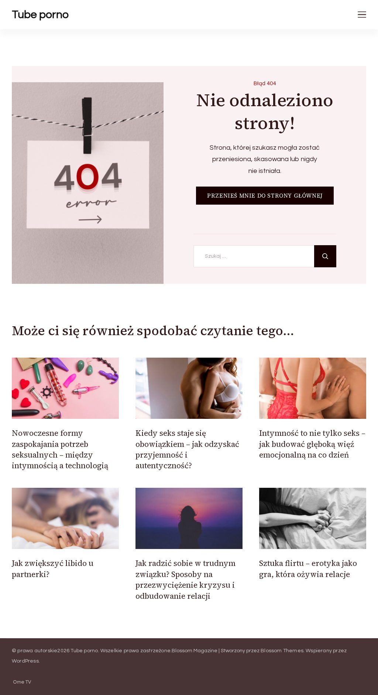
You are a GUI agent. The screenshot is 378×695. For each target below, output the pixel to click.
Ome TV (22, 682)
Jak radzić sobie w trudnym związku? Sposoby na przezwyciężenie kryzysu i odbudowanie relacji (185, 579)
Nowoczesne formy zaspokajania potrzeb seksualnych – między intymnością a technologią (60, 449)
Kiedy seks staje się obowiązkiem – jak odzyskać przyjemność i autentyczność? (187, 449)
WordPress (25, 661)
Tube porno (40, 14)
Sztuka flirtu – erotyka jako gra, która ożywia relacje (308, 568)
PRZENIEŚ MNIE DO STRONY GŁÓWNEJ (265, 195)
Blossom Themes (282, 650)
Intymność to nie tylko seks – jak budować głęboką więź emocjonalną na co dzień (312, 444)
